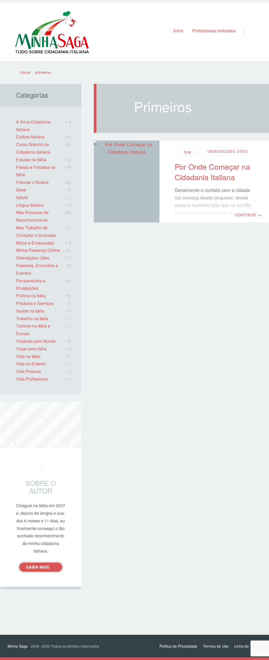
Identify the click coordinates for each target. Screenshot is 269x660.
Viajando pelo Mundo (36, 341)
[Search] (246, 26)
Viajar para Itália (31, 349)
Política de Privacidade (178, 646)
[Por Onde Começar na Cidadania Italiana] (126, 182)
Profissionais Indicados (214, 31)
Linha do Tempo (247, 646)
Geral (21, 190)
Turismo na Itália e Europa (33, 329)
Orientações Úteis (228, 152)
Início (178, 31)
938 (187, 152)
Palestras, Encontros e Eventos (37, 269)
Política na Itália (31, 296)
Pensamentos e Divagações (30, 284)
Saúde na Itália (30, 311)
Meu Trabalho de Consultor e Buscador (36, 231)
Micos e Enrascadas (35, 243)
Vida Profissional (32, 379)
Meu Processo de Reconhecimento (32, 216)
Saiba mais (37, 567)
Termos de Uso (216, 646)
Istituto (22, 197)
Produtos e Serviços (35, 303)
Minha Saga (18, 646)
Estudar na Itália (31, 160)
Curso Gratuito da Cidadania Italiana (33, 148)
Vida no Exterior (31, 364)
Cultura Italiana (30, 137)
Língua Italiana (30, 205)
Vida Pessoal (28, 371)
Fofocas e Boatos (32, 182)
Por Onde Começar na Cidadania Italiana (212, 171)
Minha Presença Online (38, 250)
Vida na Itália (28, 356)
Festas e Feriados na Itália (35, 171)
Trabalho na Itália (32, 318)
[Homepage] (52, 32)
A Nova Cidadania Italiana (33, 125)
